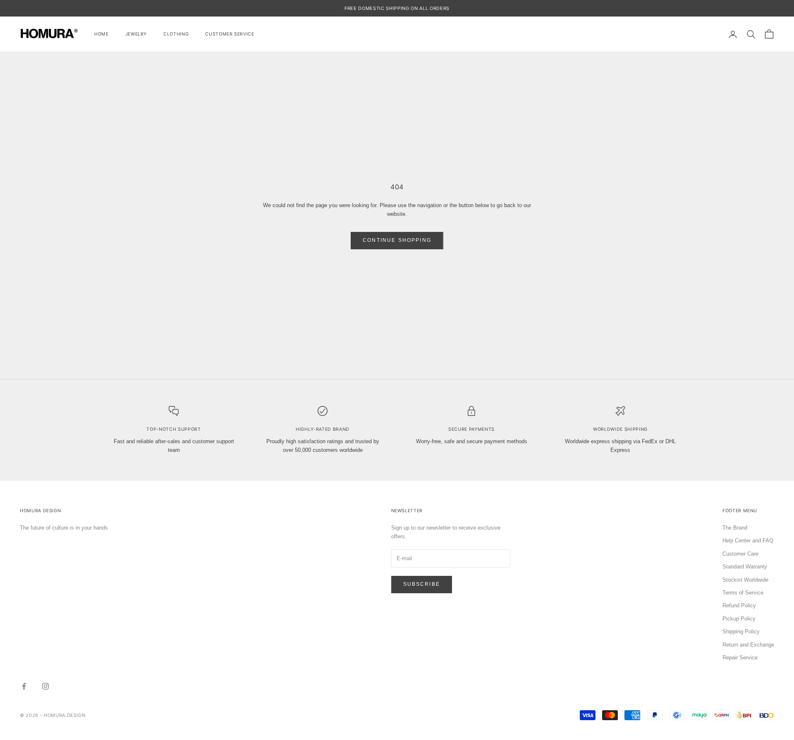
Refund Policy (739, 605)
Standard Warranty (744, 566)
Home (101, 34)
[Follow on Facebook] (24, 686)
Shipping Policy (741, 631)
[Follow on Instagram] (45, 686)
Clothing (176, 34)
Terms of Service (742, 593)
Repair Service (740, 657)
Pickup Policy (739, 619)
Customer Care (740, 554)
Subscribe (421, 584)
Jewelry (136, 34)
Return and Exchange (748, 645)
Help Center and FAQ (747, 540)
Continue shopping (397, 240)
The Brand (734, 528)
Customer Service (229, 34)
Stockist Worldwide (745, 580)
